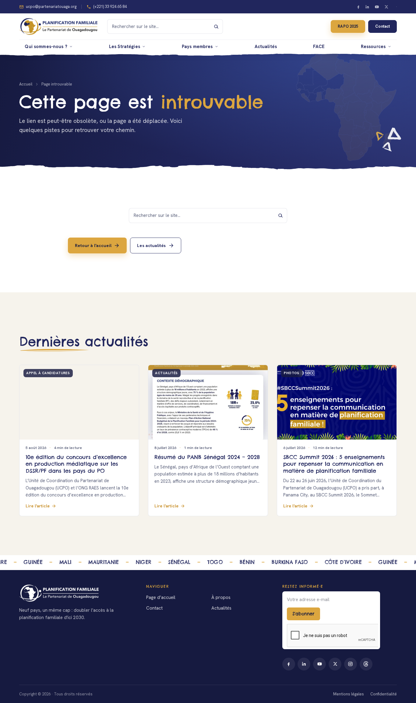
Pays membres (197, 46)
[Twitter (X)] (386, 6)
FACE (319, 46)
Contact (382, 26)
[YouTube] (377, 6)
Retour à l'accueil (93, 245)
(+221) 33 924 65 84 (110, 6)
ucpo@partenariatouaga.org (51, 6)
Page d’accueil (160, 597)
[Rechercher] (216, 26)
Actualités (266, 46)
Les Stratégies (124, 46)
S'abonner (303, 614)
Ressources (373, 46)
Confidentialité (383, 694)
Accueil (25, 84)
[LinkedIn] (367, 6)
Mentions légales (348, 694)
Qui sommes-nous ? (46, 46)
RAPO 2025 (348, 26)
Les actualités (151, 245)
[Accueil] (76, 593)
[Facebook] (358, 6)
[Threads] (366, 664)
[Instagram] (350, 664)
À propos (221, 597)
